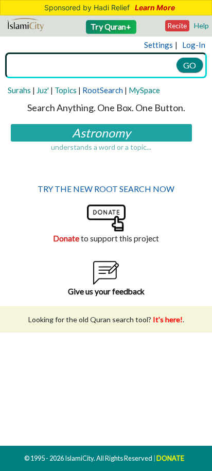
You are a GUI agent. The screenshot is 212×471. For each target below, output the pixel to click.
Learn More (155, 8)
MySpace (144, 90)
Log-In (193, 44)
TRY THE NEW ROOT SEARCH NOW (106, 189)
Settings (158, 44)
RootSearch (102, 90)
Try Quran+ (111, 26)
